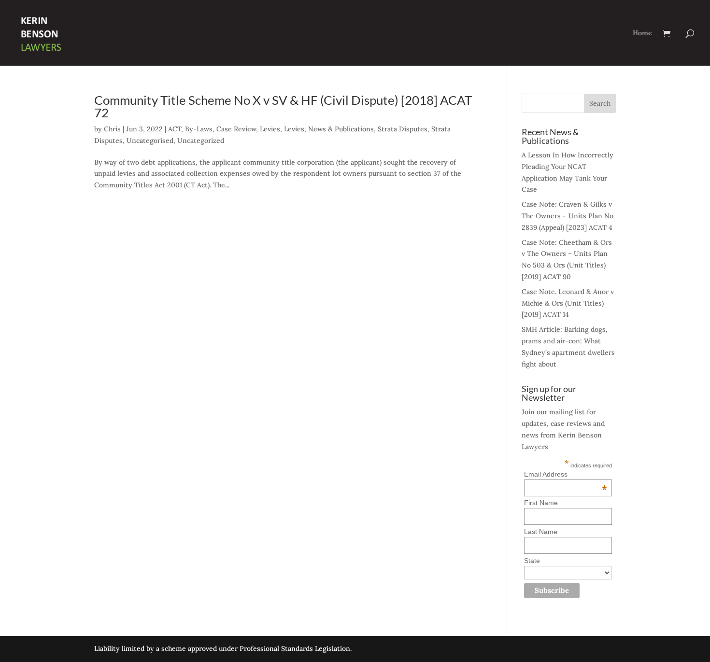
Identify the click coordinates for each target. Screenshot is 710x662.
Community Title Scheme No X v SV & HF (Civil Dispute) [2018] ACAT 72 (283, 106)
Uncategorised (150, 140)
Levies (270, 129)
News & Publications (341, 129)
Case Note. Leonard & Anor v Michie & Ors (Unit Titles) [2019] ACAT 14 (568, 303)
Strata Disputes (402, 129)
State (532, 560)
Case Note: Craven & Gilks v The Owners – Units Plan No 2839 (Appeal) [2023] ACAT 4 (567, 216)
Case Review (236, 129)
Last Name (540, 531)
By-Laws (199, 129)
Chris (112, 129)
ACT (174, 129)
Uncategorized (200, 140)
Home (642, 33)
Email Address (565, 474)
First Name (541, 503)
